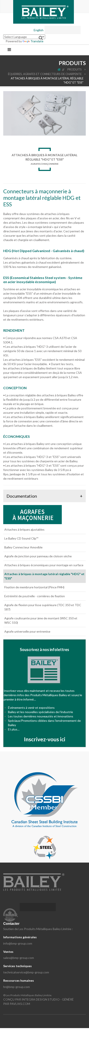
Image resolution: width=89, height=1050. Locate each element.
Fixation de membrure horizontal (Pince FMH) (34, 587)
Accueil (62, 69)
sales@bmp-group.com (18, 958)
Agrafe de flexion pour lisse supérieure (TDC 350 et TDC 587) (42, 607)
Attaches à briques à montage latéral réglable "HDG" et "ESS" (47, 80)
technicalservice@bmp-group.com (26, 972)
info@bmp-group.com (17, 943)
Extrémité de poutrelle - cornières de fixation (34, 596)
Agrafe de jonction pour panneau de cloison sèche (38, 556)
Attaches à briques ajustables (24, 529)
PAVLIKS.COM (20, 1004)
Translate (36, 41)
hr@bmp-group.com (16, 987)
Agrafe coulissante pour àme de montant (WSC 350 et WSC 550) (40, 620)
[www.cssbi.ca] (44, 799)
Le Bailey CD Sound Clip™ (21, 538)
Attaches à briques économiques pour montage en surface (43, 565)
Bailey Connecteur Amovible (23, 547)
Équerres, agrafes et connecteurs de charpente (45, 74)
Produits (74, 69)
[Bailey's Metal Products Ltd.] (43, 11)
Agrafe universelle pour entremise (27, 631)
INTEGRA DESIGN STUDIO (41, 999)
